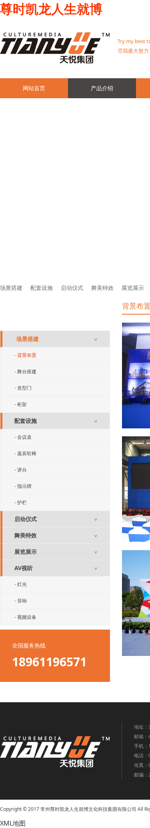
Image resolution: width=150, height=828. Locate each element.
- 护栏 (20, 502)
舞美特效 (102, 287)
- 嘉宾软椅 (25, 453)
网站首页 (34, 88)
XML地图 (13, 823)
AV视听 (56, 568)
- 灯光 (20, 584)
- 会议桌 (23, 437)
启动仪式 (72, 287)
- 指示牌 (23, 486)
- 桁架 (20, 404)
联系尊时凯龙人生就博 (51, 108)
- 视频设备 (25, 617)
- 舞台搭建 (25, 371)
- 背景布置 (25, 355)
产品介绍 (102, 88)
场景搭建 (11, 287)
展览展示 (133, 287)
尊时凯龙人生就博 (51, 8)
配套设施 (41, 287)
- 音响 (20, 600)
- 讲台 (20, 469)
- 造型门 (23, 387)
